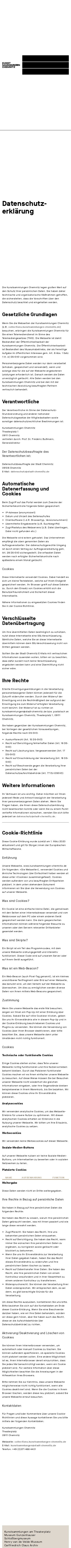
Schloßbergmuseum (17, 1538)
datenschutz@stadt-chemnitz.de (30, 471)
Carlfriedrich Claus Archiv (21, 1545)
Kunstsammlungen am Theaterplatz (27, 1532)
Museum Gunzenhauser (20, 1535)
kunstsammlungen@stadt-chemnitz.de (33, 1445)
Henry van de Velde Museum (23, 1542)
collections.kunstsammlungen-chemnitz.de (34, 326)
